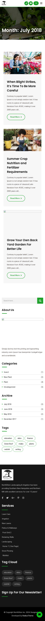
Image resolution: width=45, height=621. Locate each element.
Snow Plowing (7, 551)
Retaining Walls (8, 537)
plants (31, 444)
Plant (6, 382)
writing (18, 449)
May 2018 (7, 414)
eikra (19, 438)
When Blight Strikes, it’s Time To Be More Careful (21, 86)
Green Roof (8, 444)
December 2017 (10, 419)
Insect (6, 372)
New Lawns (6, 523)
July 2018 (7, 404)
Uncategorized (9, 387)
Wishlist (6, 555)
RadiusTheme (28, 616)
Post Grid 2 (7, 532)
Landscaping (7, 542)
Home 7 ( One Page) (10, 546)
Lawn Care (6, 514)
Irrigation (5, 519)
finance (30, 438)
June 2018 (8, 409)
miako (21, 444)
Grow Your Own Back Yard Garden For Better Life (22, 244)
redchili (7, 449)
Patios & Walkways (9, 528)
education (8, 438)
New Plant (8, 377)
